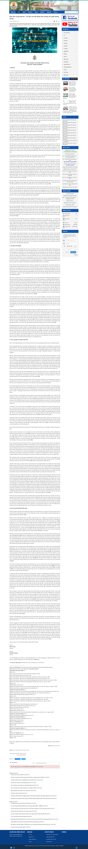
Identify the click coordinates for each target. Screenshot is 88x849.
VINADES (61, 845)
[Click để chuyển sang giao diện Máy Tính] (14, 848)
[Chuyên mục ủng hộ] (70, 150)
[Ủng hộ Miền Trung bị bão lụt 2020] (70, 159)
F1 (64, 35)
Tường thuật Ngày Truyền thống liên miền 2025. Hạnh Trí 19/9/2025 (69, 96)
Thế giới (65, 43)
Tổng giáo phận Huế (50, 836)
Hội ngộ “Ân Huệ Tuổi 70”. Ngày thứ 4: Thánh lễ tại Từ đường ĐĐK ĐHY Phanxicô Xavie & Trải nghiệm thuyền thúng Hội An (70, 109)
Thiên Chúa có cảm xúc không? (17, 774)
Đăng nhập (73, 252)
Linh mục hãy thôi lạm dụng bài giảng (18, 816)
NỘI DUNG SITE (65, 29)
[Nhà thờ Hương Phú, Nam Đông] (70, 167)
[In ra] (57, 21)
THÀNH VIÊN (65, 231)
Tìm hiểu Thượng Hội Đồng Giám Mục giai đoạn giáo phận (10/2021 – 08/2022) (26, 805)
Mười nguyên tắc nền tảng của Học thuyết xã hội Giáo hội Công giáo (24, 821)
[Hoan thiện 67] (70, 200)
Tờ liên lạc (30, 12)
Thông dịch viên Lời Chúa (16, 793)
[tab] (66, 79)
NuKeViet (53, 845)
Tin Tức (19, 12)
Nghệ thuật (66, 51)
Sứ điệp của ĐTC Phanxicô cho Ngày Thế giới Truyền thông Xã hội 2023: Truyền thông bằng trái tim (31, 795)
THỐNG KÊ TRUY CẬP (67, 210)
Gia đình (65, 45)
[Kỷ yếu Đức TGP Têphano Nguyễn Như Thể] (70, 198)
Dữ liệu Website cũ (67, 67)
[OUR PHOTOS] (70, 193)
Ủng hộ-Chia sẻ (67, 64)
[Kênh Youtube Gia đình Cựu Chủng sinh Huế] (70, 24)
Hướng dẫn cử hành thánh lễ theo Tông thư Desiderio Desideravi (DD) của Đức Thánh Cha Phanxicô (31, 798)
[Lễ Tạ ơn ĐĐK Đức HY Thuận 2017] (70, 178)
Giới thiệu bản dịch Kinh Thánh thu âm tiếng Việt (21, 803)
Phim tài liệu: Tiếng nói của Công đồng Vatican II (21, 782)
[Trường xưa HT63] (70, 204)
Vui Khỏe (66, 48)
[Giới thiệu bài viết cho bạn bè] (54, 21)
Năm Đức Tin (31, 836)
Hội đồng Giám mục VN (51, 839)
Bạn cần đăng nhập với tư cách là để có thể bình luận (27, 766)
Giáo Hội (65, 40)
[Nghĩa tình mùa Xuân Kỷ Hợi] (70, 169)
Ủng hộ (36, 12)
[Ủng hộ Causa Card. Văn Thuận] (70, 187)
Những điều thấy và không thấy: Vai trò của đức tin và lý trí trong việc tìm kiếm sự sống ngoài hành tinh (32, 819)
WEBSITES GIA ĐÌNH (66, 191)
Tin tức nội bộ (67, 32)
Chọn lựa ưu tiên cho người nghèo (18, 827)
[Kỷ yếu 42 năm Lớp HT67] (70, 202)
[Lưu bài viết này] (59, 21)
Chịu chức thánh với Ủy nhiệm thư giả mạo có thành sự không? (24, 787)
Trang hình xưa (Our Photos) (52, 834)
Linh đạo (65, 38)
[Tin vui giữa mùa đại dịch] (70, 163)
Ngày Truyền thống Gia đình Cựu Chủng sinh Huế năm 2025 (72, 89)
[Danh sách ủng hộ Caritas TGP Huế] (70, 184)
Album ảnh (49, 12)
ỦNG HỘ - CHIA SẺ (66, 147)
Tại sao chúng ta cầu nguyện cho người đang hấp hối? (22, 785)
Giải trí (65, 56)
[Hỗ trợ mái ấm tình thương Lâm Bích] (70, 171)
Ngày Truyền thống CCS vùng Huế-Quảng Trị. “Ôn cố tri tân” (72, 83)
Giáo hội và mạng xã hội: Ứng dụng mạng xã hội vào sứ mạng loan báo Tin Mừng (27, 777)
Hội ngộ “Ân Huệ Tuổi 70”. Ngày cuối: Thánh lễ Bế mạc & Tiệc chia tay (69, 102)
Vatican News (49, 841)
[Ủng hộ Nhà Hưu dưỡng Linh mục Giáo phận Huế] (70, 156)
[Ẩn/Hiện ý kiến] (33, 763)
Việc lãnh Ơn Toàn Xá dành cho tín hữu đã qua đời (21, 811)
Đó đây (65, 53)
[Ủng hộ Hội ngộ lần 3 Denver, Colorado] (70, 174)
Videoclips (42, 12)
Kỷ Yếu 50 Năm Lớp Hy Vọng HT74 (70, 140)
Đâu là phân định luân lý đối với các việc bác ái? (21, 790)
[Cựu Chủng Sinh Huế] (14, 5)
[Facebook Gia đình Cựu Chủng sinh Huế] (70, 17)
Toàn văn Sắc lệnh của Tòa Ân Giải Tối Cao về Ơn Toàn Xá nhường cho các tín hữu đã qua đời (30, 808)
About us (55, 12)
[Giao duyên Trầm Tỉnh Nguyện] (70, 206)
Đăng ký (75, 254)
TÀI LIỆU (64, 117)
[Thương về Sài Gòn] (70, 153)
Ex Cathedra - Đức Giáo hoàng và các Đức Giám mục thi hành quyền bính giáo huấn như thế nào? (30, 824)
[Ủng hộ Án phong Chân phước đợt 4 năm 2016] (70, 181)
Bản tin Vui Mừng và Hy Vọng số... (70, 119)
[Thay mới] (75, 246)
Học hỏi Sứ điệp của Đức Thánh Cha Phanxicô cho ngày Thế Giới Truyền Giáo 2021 (27, 813)
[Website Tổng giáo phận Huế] (70, 195)
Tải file (24, 12)
